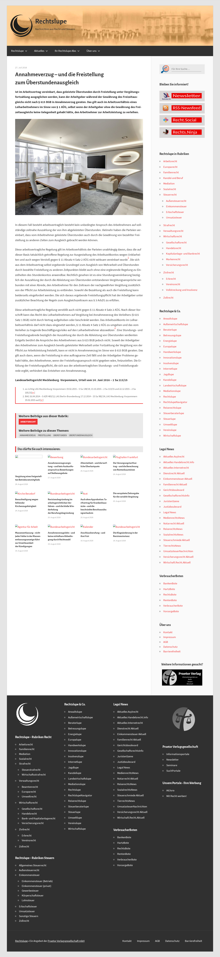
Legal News (169, 512)
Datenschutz (170, 646)
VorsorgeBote (171, 611)
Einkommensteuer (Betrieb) (37, 881)
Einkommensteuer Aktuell (177, 479)
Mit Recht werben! (176, 796)
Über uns (91, 51)
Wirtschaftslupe (172, 435)
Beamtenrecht (30, 787)
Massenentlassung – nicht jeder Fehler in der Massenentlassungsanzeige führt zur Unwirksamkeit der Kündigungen (28, 540)
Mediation (169, 183)
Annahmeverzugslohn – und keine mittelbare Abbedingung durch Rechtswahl (61, 536)
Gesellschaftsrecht (176, 242)
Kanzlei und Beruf (173, 178)
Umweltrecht (29, 796)
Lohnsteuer (28, 900)
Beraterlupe (170, 329)
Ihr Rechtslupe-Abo (65, 51)
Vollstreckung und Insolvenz (181, 290)
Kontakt (167, 632)
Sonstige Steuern (28, 916)
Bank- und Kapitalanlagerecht (38, 818)
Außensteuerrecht (176, 201)
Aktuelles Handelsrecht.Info (178, 462)
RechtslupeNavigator (175, 402)
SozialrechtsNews (173, 534)
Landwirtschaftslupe (174, 385)
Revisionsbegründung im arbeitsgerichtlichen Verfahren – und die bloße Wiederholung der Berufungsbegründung (61, 506)
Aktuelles (39, 51)
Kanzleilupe (169, 380)
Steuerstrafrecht (31, 769)
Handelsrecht (173, 248)
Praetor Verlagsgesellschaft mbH (66, 941)
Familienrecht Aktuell (175, 484)
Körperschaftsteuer (32, 895)
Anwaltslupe (170, 318)
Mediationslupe (172, 391)
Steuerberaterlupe (173, 413)
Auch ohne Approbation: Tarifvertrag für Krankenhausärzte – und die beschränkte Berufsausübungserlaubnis (94, 506)
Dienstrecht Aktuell (174, 473)
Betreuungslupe (172, 335)
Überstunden (60, 435)
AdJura (170, 790)
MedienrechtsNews (174, 518)
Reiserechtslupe (172, 407)
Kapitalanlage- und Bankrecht (183, 253)
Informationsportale (177, 754)
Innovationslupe (172, 357)
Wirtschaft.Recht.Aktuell (177, 562)
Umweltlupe (170, 424)
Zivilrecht (168, 272)
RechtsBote (169, 594)
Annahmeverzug (28, 435)
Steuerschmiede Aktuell (176, 540)
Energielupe (170, 341)
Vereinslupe (169, 430)
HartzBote (169, 589)
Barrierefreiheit (172, 651)
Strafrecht (169, 225)
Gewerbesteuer (30, 890)
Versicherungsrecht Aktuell (178, 557)
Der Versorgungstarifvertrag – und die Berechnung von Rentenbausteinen (125, 466)
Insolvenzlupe (171, 363)
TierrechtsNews (172, 545)
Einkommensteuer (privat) (36, 886)
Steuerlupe (169, 419)
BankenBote (170, 583)
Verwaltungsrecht (173, 231)
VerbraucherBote (173, 605)
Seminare (171, 765)
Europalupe (169, 346)
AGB (165, 642)
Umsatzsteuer (174, 217)
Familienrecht (171, 172)
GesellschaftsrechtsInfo (176, 495)
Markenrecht (173, 259)
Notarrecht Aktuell (173, 523)
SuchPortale (173, 770)
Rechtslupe (51, 21)
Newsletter (172, 759)
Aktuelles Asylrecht (173, 456)
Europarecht (170, 167)
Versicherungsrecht (177, 265)
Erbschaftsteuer (175, 212)
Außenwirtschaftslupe (175, 324)
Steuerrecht (170, 194)
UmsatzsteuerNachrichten (178, 551)
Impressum (169, 637)
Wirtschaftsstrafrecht (34, 774)
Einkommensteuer (176, 206)
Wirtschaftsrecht (172, 236)
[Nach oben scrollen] (214, 951)
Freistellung (44, 435)
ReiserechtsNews (172, 529)
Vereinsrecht (173, 284)
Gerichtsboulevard (173, 490)
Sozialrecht (169, 189)
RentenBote (170, 600)
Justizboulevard (172, 506)
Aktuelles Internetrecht (176, 467)
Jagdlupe (168, 374)
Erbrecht (171, 278)
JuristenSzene (171, 501)
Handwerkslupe (172, 352)
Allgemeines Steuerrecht (32, 865)
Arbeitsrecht (28, 421)
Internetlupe (170, 368)
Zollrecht (168, 297)
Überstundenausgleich (80, 435)
